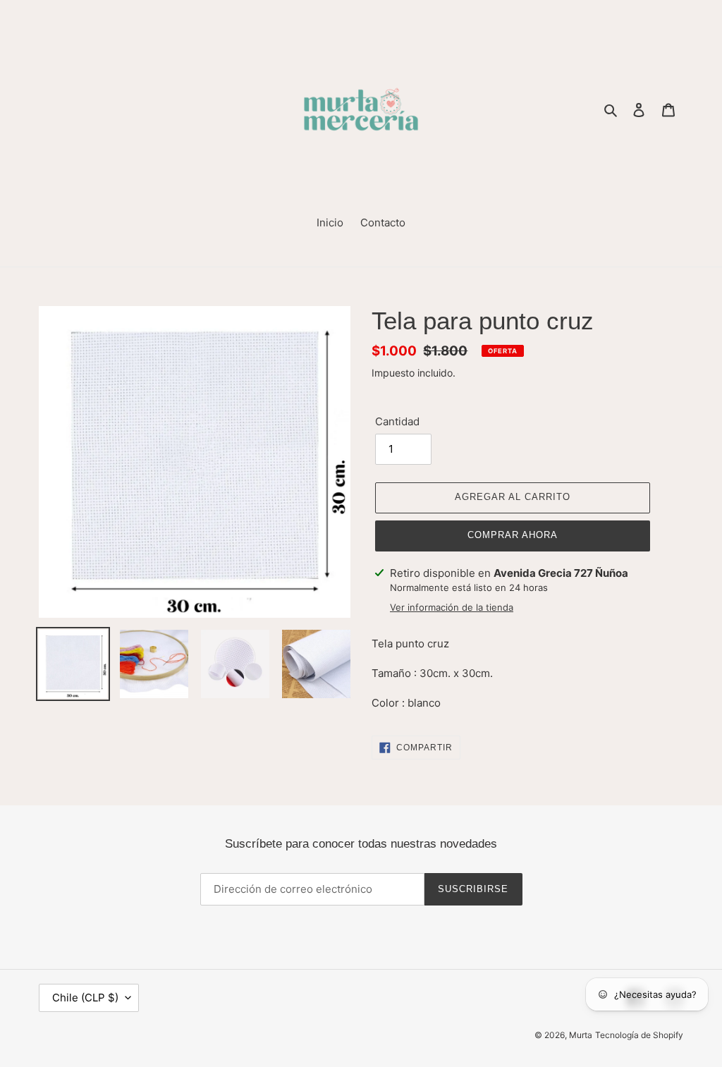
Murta (580, 1035)
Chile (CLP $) (85, 997)
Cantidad (397, 421)
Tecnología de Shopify (639, 1035)
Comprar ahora (512, 535)
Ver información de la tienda (451, 607)
